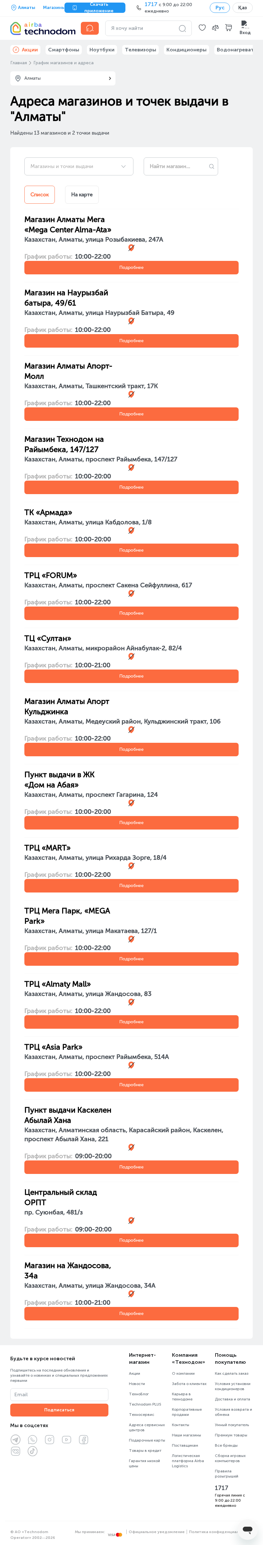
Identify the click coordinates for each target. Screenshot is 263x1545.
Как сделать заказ (232, 1373)
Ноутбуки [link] (102, 50)
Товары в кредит (145, 1450)
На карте (82, 194)
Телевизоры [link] (140, 50)
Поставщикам (185, 1445)
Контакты (180, 1425)
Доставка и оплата (232, 1399)
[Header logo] (41, 28)
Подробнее (131, 267)
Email (21, 1394)
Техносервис (141, 1414)
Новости (137, 1383)
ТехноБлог (139, 1394)
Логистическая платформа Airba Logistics (188, 1460)
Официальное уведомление (157, 1532)
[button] (202, 28)
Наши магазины (186, 1435)
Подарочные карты (147, 1440)
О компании (183, 1373)
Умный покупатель (232, 1425)
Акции (134, 1373)
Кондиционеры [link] (186, 50)
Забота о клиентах (189, 1383)
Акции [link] (30, 50)
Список (39, 194)
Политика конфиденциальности (221, 1532)
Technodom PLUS (145, 1404)
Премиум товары (231, 1435)
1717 (221, 1488)
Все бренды (226, 1445)
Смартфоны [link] (63, 50)
